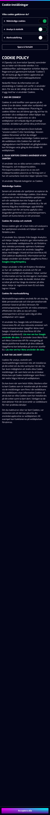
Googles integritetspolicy (14, 261)
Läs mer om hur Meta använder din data (24, 349)
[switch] (44, 21)
